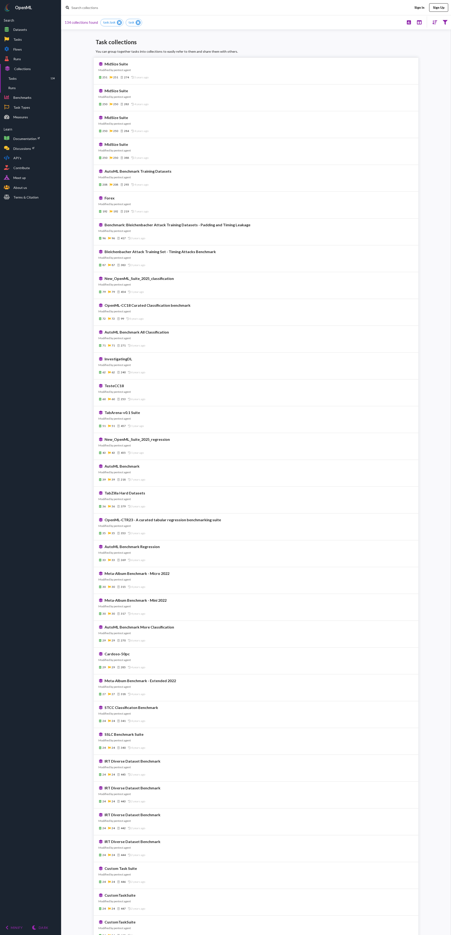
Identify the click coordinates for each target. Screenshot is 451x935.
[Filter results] (445, 22)
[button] (111, 22)
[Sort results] (433, 22)
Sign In (419, 7)
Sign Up (438, 7)
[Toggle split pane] (419, 22)
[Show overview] (409, 22)
